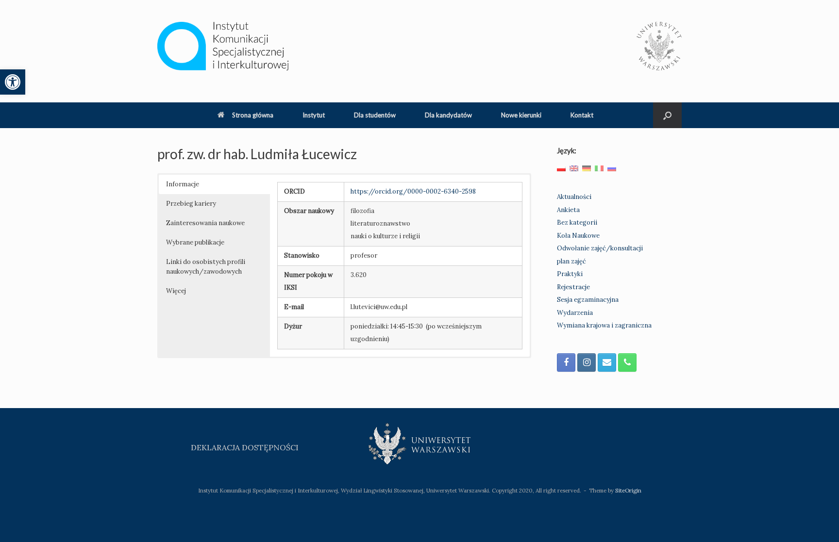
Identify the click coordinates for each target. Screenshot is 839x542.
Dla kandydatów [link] (448, 115)
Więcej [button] (176, 291)
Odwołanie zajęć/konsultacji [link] (600, 248)
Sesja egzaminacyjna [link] (588, 300)
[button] (667, 115)
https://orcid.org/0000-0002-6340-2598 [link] (413, 191)
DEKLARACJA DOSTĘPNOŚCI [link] (245, 447)
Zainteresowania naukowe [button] (205, 223)
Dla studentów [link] (375, 115)
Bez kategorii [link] (577, 222)
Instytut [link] (313, 115)
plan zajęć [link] (571, 261)
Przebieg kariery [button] (191, 203)
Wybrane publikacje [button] (195, 242)
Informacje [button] (182, 184)
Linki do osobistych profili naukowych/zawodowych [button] (205, 267)
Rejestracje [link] (573, 287)
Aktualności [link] (574, 197)
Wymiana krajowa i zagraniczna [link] (604, 325)
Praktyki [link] (570, 274)
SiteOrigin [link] (628, 490)
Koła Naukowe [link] (578, 235)
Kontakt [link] (582, 115)
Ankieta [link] (568, 210)
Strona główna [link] (252, 115)
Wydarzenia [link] (575, 313)
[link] (12, 82)
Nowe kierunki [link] (521, 115)
